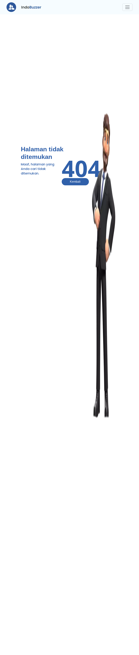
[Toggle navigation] (127, 7)
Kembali (75, 181)
